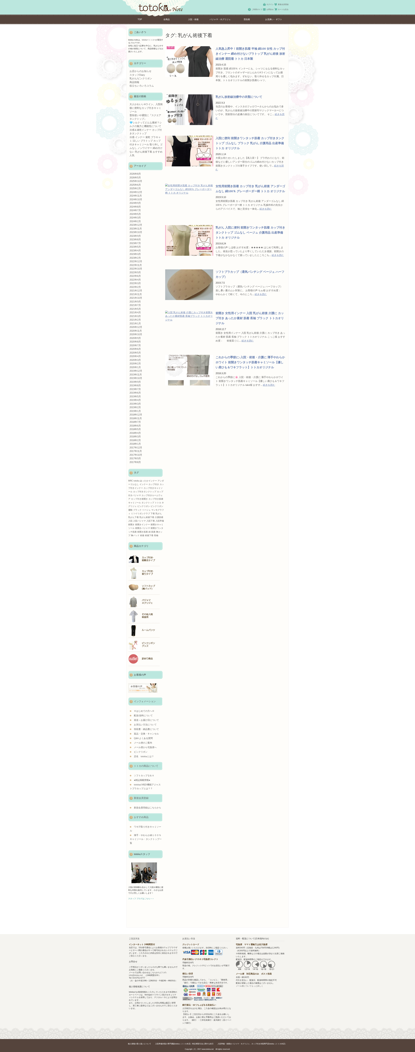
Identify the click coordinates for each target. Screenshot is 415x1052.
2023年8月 (135, 239)
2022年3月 (135, 283)
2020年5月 (135, 352)
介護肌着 (159, 517)
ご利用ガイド (257, 9)
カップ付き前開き (139, 499)
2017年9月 (135, 458)
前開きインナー (142, 524)
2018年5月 (135, 429)
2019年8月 (135, 385)
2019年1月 (135, 411)
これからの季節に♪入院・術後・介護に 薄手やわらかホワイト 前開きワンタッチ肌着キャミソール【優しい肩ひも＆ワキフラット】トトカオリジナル (250, 362)
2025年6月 (135, 184)
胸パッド (135, 535)
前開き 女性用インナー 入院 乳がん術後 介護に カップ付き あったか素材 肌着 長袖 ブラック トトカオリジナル (250, 318)
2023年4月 (135, 250)
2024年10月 (136, 199)
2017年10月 (136, 454)
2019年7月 (135, 389)
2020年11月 (136, 330)
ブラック (137, 510)
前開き (131, 524)
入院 (130, 521)
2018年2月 (135, 440)
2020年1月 (135, 367)
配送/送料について (143, 715)
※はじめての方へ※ (144, 711)
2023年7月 (135, 243)
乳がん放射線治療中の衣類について (239, 96)
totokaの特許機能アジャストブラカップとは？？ (145, 786)
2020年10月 (136, 334)
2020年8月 (135, 341)
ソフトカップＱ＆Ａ (144, 775)
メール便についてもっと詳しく (249, 986)
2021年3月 (135, 316)
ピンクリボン (143, 506)
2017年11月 (136, 451)
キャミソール (134, 502)
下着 (153, 513)
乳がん (158, 513)
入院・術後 (193, 19)
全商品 (166, 19)
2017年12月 (136, 447)
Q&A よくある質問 (143, 738)
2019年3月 (135, 403)
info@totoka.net (136, 975)
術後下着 (149, 535)
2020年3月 (135, 360)
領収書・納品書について (146, 729)
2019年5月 (135, 396)
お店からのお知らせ (140, 71)
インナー (143, 484)
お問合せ (270, 9)
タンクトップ (148, 502)
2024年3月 (135, 217)
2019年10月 (136, 378)
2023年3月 (135, 254)
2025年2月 (135, 188)
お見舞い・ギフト (273, 19)
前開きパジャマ (142, 528)
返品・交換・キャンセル (146, 734)
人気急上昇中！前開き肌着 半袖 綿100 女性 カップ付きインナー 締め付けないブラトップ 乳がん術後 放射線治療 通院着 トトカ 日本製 (250, 53)
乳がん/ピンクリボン (141, 78)
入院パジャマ (139, 521)
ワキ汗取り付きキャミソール (145, 829)
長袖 (156, 535)
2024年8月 (135, 206)
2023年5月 (135, 246)
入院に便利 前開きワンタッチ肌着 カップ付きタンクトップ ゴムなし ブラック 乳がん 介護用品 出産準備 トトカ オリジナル (250, 143)
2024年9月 (135, 203)
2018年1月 (135, 443)
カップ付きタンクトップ (144, 491)
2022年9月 (135, 272)
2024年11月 (136, 195)
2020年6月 (135, 349)
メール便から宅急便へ (145, 747)
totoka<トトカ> (148, 40)
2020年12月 (136, 327)
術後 (142, 535)
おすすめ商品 (141, 817)
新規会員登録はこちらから (147, 807)
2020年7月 (135, 345)
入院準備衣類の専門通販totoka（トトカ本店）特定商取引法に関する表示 (184, 1044)
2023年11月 (136, 228)
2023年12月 (136, 224)
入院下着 (150, 521)
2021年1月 (135, 323)
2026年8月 (135, 173)
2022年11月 (136, 265)
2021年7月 (135, 305)
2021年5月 (135, 308)
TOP (140, 19)
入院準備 (159, 521)
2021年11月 (136, 294)
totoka (136, 481)
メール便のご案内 (143, 743)
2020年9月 (135, 338)
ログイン (270, 4)
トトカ (158, 502)
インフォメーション (145, 701)
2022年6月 (135, 276)
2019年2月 (135, 407)
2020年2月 (135, 363)
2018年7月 (135, 422)
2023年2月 (135, 257)
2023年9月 (135, 235)
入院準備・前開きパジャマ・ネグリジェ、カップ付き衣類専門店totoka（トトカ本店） (252, 1044)
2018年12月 (136, 414)
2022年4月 (135, 279)
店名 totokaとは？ (144, 756)
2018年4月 (135, 433)
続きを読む (266, 208)
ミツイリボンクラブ (140, 513)
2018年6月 (135, 425)
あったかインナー (148, 481)
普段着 (247, 19)
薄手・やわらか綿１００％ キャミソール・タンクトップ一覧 (146, 839)
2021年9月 (135, 301)
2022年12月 (136, 261)
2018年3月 (135, 436)
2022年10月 (136, 268)
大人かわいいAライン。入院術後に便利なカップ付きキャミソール (146, 108)
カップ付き (153, 484)
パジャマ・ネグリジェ (220, 19)
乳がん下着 (133, 517)
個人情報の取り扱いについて (139, 1044)
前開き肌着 (142, 532)
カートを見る (283, 9)
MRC (130, 481)
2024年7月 (135, 210)
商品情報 (134, 82)
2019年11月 (136, 374)
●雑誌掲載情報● (142, 780)
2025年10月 (136, 181)
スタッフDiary (137, 74)
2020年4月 (135, 356)
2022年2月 (135, 287)
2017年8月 (135, 462)
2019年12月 (136, 370)
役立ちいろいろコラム (142, 85)
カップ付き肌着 (155, 499)
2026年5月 (135, 177)
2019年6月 (135, 392)
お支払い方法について (145, 724)
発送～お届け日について (146, 720)
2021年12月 (136, 290)
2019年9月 (135, 381)
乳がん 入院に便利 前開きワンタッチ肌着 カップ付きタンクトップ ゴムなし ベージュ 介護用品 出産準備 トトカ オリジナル (250, 232)
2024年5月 (135, 214)
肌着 (153, 532)
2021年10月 (136, 297)
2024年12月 (136, 192)
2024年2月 (135, 221)
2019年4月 (135, 400)
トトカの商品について (146, 765)
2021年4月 (135, 312)
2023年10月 (136, 232)
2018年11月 (136, 418)
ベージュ (146, 510)
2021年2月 (135, 319)
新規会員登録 (283, 4)
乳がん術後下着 (146, 517)
